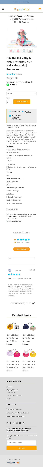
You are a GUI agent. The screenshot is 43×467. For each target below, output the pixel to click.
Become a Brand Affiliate (13, 396)
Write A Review (21, 249)
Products (20, 16)
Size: (8, 90)
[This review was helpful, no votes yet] (29, 303)
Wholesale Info (10, 393)
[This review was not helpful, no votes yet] (33, 303)
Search (8, 399)
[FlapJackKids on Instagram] (20, 423)
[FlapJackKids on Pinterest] (17, 423)
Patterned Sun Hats (15, 221)
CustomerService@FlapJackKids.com (17, 413)
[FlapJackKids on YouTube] (14, 423)
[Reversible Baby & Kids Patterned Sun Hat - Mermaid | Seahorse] (21, 38)
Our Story (9, 387)
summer (21, 219)
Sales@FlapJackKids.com (14, 409)
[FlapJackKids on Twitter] (7, 423)
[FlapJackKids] (21, 8)
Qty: (8, 98)
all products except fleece (21, 214)
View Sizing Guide (12, 209)
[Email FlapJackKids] (23, 423)
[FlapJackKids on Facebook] (11, 423)
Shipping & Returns (12, 390)
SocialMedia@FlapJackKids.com (16, 416)
